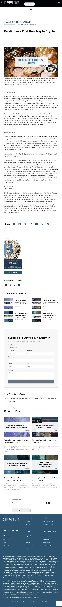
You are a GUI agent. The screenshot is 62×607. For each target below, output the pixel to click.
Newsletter (11, 345)
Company (11, 357)
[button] (31, 9)
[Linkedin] (14, 285)
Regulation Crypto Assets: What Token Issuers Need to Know (21, 302)
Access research (17, 21)
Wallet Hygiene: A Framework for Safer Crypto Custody (49, 315)
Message (10, 370)
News (5, 398)
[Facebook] (6, 285)
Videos (14, 401)
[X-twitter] (10, 285)
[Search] (48, 503)
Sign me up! (13, 347)
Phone (10, 363)
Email (28, 363)
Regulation (8, 401)
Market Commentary (15, 398)
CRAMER (21, 160)
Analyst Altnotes (39, 398)
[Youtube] (19, 285)
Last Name (30, 350)
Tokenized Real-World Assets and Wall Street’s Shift (50, 302)
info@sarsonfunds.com (11, 212)
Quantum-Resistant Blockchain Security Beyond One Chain (21, 315)
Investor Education (51, 398)
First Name (11, 350)
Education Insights (27, 398)
